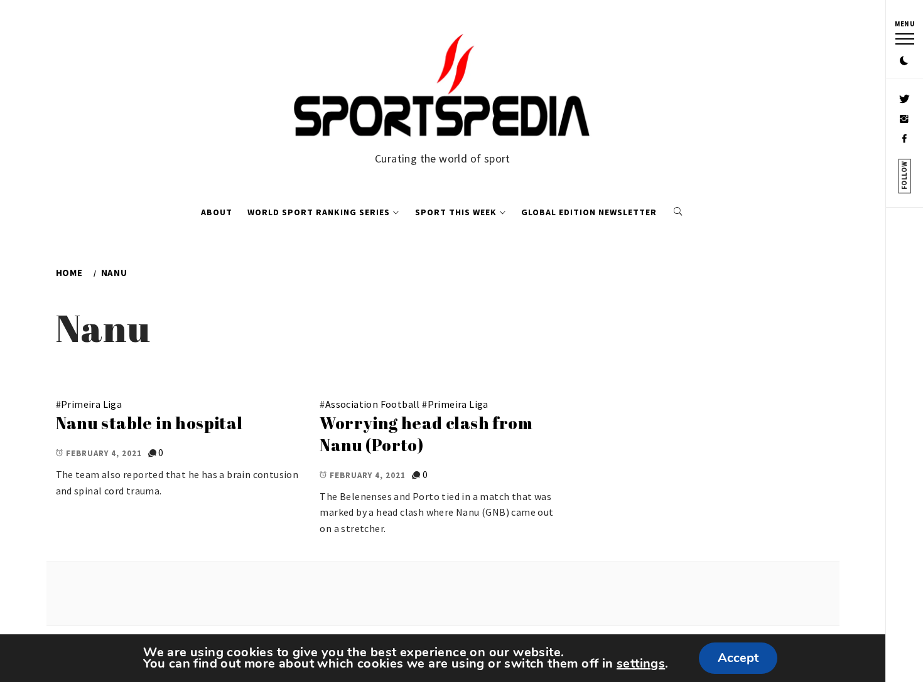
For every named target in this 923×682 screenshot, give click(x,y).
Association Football (372, 404)
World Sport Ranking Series (318, 212)
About (216, 212)
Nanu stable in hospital (149, 423)
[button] (904, 61)
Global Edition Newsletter (589, 212)
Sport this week (456, 212)
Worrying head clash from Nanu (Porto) (426, 434)
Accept (738, 657)
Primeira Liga (91, 404)
